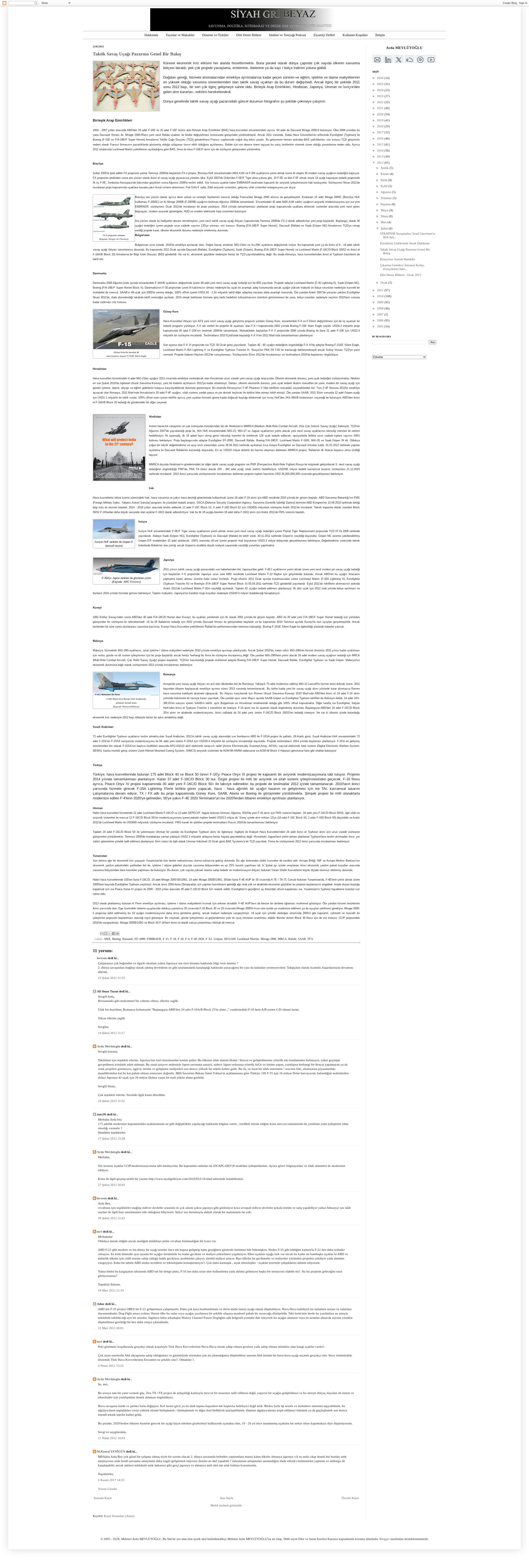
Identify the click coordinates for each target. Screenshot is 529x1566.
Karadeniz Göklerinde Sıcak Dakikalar (405, 243)
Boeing (116, 939)
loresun (102, 958)
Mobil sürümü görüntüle (226, 1505)
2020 (380, 114)
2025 (380, 84)
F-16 (173, 939)
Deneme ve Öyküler (215, 35)
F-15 (166, 939)
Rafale (292, 939)
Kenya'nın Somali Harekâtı (397, 259)
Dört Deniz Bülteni (248, 35)
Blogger (384, 1539)
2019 (380, 120)
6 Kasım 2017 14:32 (111, 1480)
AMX (107, 939)
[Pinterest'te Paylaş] (118, 933)
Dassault (127, 939)
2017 (380, 132)
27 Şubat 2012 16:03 (111, 1184)
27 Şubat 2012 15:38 (111, 1138)
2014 (380, 150)
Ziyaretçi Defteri (324, 35)
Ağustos (386, 192)
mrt (99, 1231)
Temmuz (387, 198)
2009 (380, 302)
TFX (310, 939)
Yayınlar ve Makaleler (180, 35)
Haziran (386, 204)
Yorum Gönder (107, 1489)
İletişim (380, 35)
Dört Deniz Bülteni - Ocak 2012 (400, 275)
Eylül (384, 186)
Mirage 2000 (268, 939)
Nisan (385, 216)
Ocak (384, 282)
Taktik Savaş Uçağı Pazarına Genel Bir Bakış (137, 53)
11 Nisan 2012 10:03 (111, 1438)
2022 (380, 102)
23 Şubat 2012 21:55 (111, 978)
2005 (380, 326)
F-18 (180, 939)
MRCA (282, 939)
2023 (380, 96)
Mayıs (385, 210)
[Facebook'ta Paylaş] (114, 933)
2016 (380, 138)
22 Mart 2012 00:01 (111, 1328)
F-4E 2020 (197, 939)
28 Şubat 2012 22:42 (111, 1218)
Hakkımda (151, 35)
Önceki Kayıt (350, 1498)
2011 (380, 290)
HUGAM (230, 939)
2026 (380, 78)
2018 (380, 126)
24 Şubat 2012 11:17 (111, 1033)
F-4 (187, 939)
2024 (380, 90)
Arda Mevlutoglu (108, 1046)
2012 (380, 162)
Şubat (385, 228)
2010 (380, 296)
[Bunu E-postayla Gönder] (102, 933)
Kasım (385, 173)
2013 (380, 156)
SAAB (302, 939)
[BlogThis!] (106, 933)
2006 (380, 320)
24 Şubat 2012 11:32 (111, 1101)
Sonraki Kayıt (103, 1498)
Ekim (384, 180)
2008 (380, 308)
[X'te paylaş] (110, 933)
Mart (384, 222)
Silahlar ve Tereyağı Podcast (287, 35)
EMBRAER (154, 939)
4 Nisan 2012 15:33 (111, 1365)
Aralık (385, 167)
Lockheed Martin (248, 939)
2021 (380, 108)
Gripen (218, 939)
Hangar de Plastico (118, 239)
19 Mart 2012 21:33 (111, 1290)
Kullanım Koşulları (355, 35)
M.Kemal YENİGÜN (111, 1451)
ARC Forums (132, 581)
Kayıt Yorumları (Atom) (119, 1516)
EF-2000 (140, 939)
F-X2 (209, 939)
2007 (380, 314)
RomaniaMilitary (130, 706)
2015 (380, 144)
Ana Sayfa (226, 1498)
